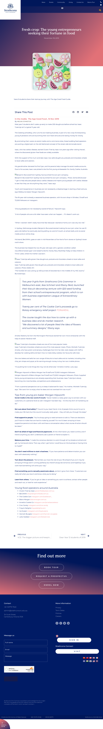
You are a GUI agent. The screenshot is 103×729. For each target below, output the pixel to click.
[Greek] (84, 661)
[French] (97, 658)
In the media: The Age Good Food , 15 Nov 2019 (37, 119)
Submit (11, 679)
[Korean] (90, 661)
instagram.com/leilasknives (40, 517)
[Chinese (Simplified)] (84, 658)
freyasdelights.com (39, 508)
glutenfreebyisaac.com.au (44, 491)
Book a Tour (91, 2)
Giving (71, 2)
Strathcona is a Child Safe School (93, 717)
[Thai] (97, 661)
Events (51, 2)
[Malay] (94, 661)
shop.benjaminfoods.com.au (37, 494)
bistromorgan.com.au (38, 499)
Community (61, 2)
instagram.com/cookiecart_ (42, 497)
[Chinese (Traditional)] (87, 658)
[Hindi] (87, 661)
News (43, 2)
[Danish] (90, 658)
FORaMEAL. (63, 310)
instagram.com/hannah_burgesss (44, 514)
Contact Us (80, 2)
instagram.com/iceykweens (37, 511)
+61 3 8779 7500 (10, 607)
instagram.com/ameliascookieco (46, 502)
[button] (62, 8)
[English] (94, 658)
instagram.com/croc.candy (38, 505)
